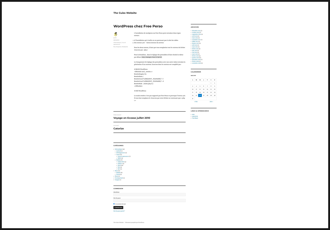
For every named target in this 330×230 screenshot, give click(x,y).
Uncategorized (119, 178)
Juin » (211, 101)
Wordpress (125, 46)
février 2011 (195, 48)
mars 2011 (195, 47)
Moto (116, 171)
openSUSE (195, 116)
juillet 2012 (195, 41)
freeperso (118, 46)
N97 (119, 169)
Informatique (117, 42)
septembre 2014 (196, 34)
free (114, 46)
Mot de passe (117, 198)
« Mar (196, 101)
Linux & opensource (123, 156)
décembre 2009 (196, 59)
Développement (120, 153)
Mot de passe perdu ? (119, 211)
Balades (118, 172)
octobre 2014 (195, 32)
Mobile (118, 160)
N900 (119, 165)
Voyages (117, 180)
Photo (116, 176)
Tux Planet (195, 118)
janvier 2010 (195, 57)
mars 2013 (195, 38)
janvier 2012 (195, 43)
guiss (114, 37)
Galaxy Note (121, 162)
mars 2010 (195, 54)
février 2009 (195, 61)
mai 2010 (194, 52)
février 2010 (195, 56)
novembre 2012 (196, 39)
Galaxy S (120, 163)
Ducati (118, 174)
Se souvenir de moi (120, 204)
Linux (117, 154)
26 (200, 95)
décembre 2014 (196, 30)
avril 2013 (194, 36)
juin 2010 (194, 50)
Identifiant (116, 192)
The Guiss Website (125, 12)
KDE (193, 114)
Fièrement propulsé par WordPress (134, 222)
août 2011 (194, 45)
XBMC (119, 158)
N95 (119, 167)
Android (118, 151)
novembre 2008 (196, 63)
